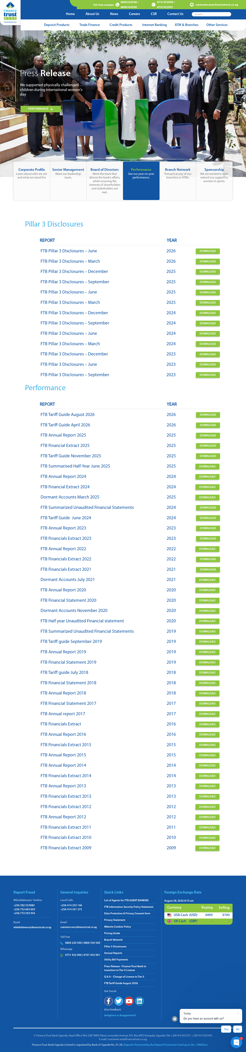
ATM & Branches (187, 25)
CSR (154, 14)
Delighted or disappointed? (120, 1015)
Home (70, 14)
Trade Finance (89, 25)
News (114, 14)
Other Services (217, 25)
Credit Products (121, 25)
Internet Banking (154, 25)
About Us (92, 14)
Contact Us (175, 14)
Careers (134, 14)
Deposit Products (57, 25)
